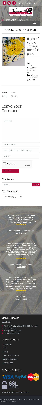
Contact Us (7, 344)
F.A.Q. (5, 348)
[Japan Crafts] (21, 11)
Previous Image (13, 29)
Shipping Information (10, 359)
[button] (35, 23)
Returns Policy (8, 363)
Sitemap (13, 402)
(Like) (15, 96)
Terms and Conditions (11, 355)
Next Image (31, 29)
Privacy (5, 352)
